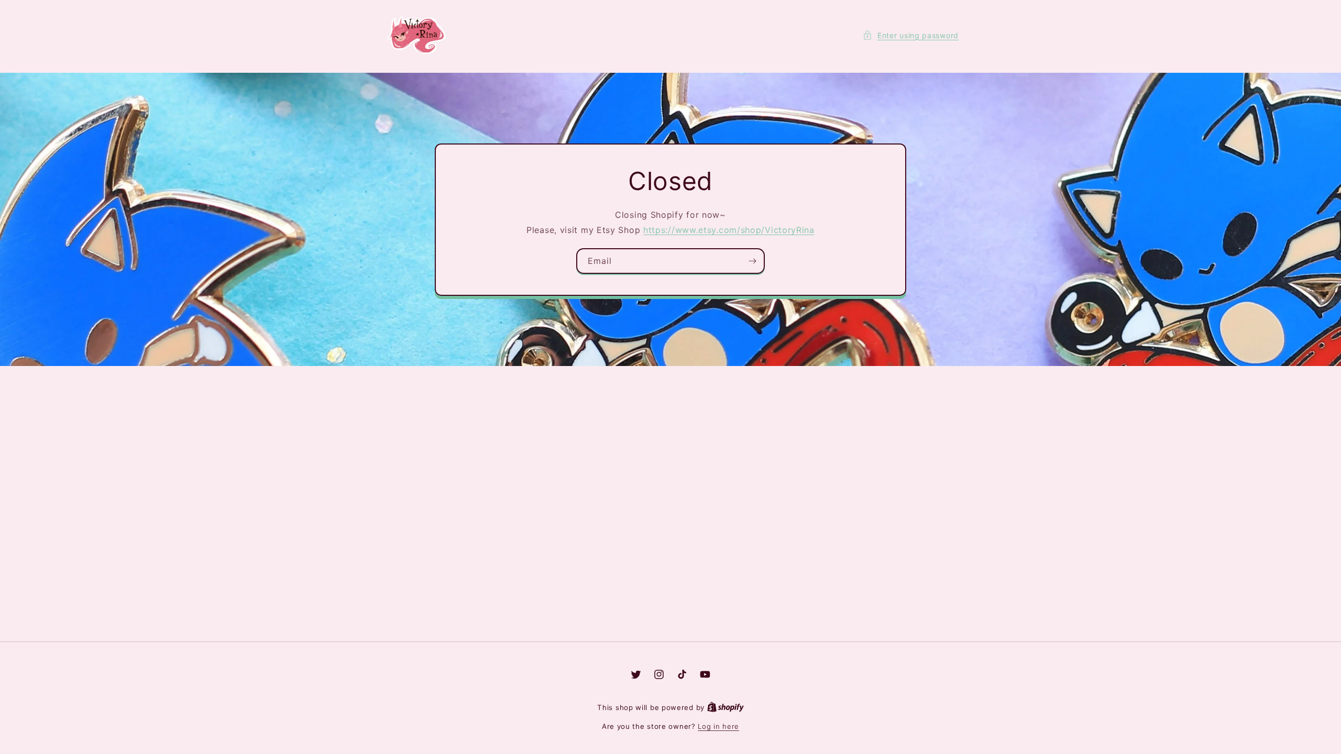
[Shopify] (725, 707)
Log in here (718, 726)
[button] (911, 35)
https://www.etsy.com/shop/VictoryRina (729, 230)
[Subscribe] (752, 260)
